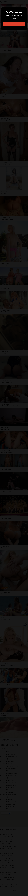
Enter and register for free (14, 24)
